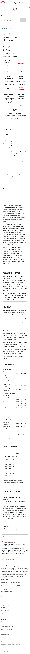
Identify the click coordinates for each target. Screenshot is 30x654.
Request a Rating (4, 596)
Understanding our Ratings (6, 591)
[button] (29, 7)
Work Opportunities (5, 634)
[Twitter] (4, 28)
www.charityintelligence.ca (7, 546)
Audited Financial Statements (7, 626)
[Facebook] (2, 28)
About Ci (3, 621)
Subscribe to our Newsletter (7, 629)
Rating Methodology (5, 605)
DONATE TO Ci (4, 632)
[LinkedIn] (6, 28)
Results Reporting (5, 607)
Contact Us (3, 624)
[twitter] (4, 651)
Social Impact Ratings (5, 610)
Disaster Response (5, 594)
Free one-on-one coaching (6, 615)
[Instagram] (9, 651)
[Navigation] (15, 15)
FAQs (2, 599)
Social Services (7, 45)
